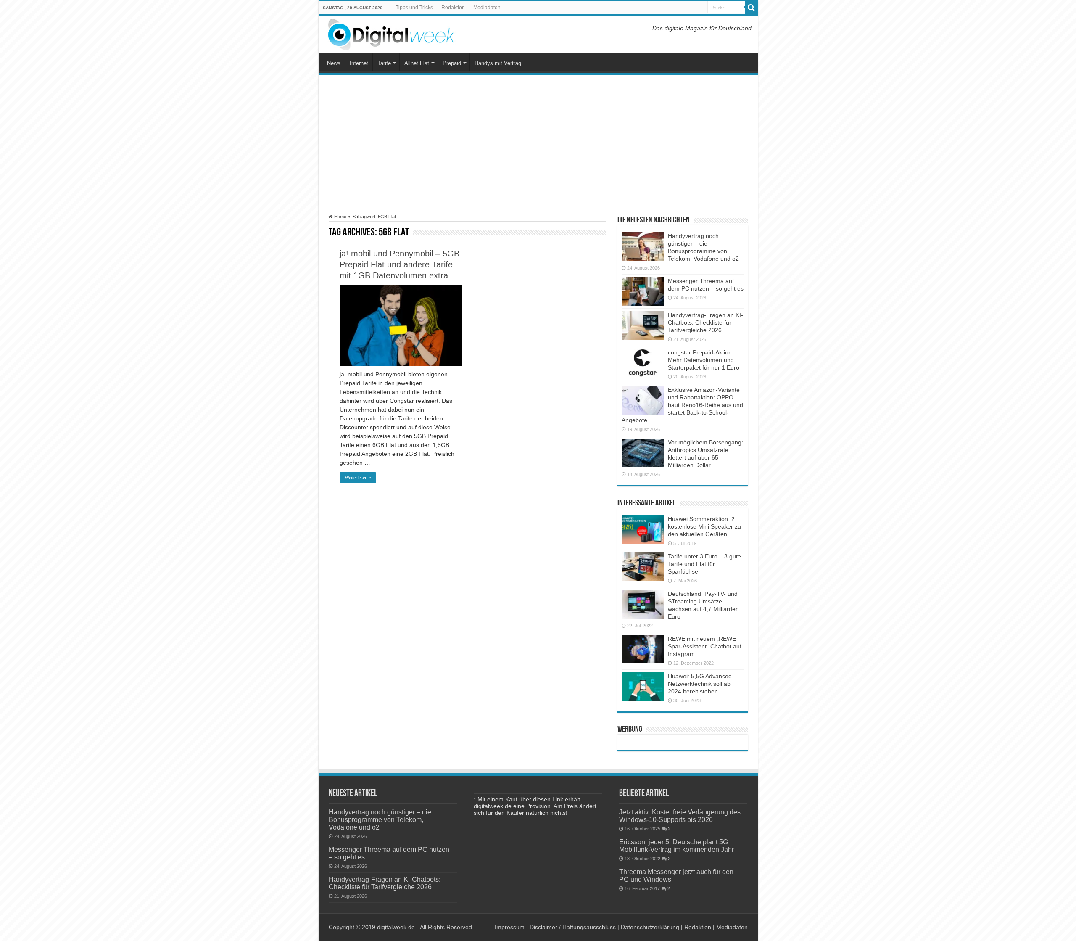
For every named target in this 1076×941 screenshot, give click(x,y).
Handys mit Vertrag (498, 63)
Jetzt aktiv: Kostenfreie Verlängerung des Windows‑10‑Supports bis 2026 (680, 815)
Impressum (510, 927)
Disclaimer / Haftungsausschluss (573, 927)
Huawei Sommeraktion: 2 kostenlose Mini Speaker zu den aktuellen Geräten (704, 526)
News (333, 63)
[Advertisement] (538, 145)
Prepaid (452, 63)
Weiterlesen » (358, 478)
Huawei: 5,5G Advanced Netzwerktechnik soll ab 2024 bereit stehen (700, 684)
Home (339, 216)
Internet (359, 63)
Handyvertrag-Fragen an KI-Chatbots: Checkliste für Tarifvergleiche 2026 (705, 322)
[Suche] (751, 7)
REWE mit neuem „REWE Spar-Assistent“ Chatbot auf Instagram (704, 646)
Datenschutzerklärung (650, 927)
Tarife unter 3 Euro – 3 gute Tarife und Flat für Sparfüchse (704, 564)
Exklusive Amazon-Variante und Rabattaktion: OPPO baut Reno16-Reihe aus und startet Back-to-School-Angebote (682, 404)
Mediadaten (487, 8)
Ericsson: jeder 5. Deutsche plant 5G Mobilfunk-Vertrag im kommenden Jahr (676, 845)
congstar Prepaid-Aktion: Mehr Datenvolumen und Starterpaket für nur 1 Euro (703, 360)
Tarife (384, 63)
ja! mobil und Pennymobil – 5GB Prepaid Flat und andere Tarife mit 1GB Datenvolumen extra (399, 264)
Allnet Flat (416, 63)
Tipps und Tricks (414, 8)
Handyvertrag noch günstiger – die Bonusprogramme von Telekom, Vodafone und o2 (380, 819)
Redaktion (453, 8)
